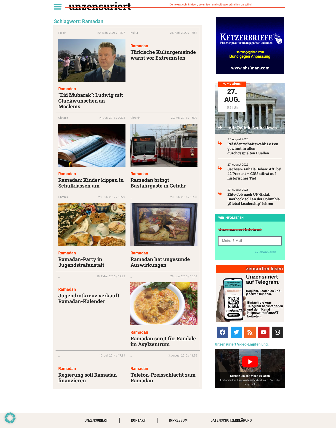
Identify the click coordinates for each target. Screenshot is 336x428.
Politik (62, 32)
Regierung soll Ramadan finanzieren (87, 377)
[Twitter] (236, 332)
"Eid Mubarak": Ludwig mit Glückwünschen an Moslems (90, 101)
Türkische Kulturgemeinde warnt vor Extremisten (163, 55)
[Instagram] (277, 332)
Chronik (63, 117)
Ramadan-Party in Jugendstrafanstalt (81, 262)
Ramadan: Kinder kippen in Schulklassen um (91, 183)
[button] (57, 6)
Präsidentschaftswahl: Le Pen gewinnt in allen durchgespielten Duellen (252, 148)
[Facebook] (222, 332)
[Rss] (250, 332)
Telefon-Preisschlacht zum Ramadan (163, 377)
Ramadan (67, 88)
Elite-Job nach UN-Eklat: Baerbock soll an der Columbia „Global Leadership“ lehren (253, 199)
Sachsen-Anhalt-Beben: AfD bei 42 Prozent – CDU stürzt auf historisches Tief (254, 173)
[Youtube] (263, 332)
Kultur (134, 32)
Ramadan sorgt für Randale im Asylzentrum (163, 341)
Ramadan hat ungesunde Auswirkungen (160, 262)
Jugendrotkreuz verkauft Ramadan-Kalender (88, 298)
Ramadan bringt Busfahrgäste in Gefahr (158, 183)
